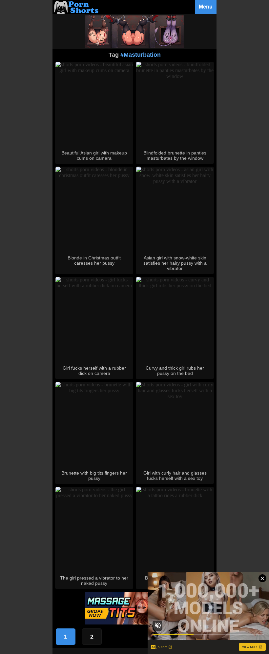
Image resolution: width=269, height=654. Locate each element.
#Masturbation (140, 54)
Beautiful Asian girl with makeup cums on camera (94, 155)
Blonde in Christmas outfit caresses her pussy (94, 260)
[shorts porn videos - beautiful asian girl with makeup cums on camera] (94, 70)
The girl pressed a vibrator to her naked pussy (94, 580)
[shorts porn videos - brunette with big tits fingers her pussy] (94, 390)
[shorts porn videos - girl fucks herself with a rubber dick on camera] (94, 285)
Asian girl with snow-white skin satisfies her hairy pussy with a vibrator (175, 263)
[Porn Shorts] (77, 12)
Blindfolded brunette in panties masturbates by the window (174, 155)
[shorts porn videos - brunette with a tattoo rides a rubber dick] (175, 495)
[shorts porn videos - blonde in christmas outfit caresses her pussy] (94, 175)
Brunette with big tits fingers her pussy (94, 475)
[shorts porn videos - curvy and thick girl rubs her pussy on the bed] (175, 285)
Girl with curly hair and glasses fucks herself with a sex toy (175, 475)
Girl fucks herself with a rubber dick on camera (94, 370)
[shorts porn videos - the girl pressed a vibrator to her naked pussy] (94, 495)
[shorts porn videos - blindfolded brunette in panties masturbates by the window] (175, 76)
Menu (206, 7)
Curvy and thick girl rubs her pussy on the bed (175, 370)
